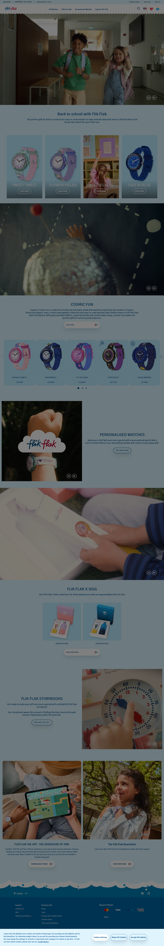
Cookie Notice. (43, 942)
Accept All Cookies (138, 937)
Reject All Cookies (119, 937)
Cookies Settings (100, 937)
